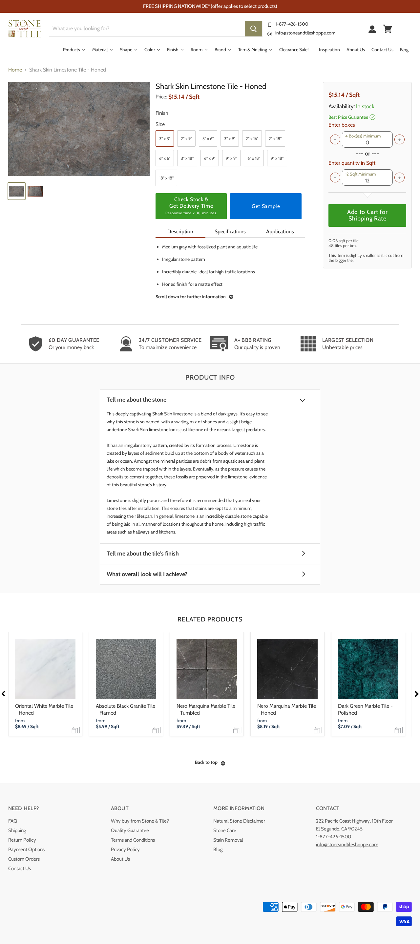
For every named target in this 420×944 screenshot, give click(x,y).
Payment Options (26, 849)
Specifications (230, 231)
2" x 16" (252, 138)
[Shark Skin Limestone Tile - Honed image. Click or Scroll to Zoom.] (79, 129)
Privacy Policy (125, 849)
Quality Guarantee (130, 830)
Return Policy (22, 840)
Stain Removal (228, 840)
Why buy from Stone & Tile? (140, 821)
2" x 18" (275, 138)
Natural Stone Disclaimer (239, 821)
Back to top (206, 762)
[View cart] (387, 28)
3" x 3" (164, 138)
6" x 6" (164, 158)
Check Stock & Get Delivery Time (191, 205)
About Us (120, 859)
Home (15, 70)
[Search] (253, 28)
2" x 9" (186, 138)
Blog (217, 849)
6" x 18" (253, 158)
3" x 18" (187, 158)
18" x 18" (166, 177)
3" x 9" (229, 138)
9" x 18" (277, 158)
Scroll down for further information (191, 297)
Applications (280, 231)
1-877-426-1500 (291, 24)
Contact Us (19, 868)
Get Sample (266, 206)
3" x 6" (208, 138)
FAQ (12, 821)
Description (180, 231)
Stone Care (224, 830)
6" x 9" (209, 158)
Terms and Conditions (133, 840)
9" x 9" (231, 158)
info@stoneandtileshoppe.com (305, 33)
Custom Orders (24, 859)
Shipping (17, 830)
